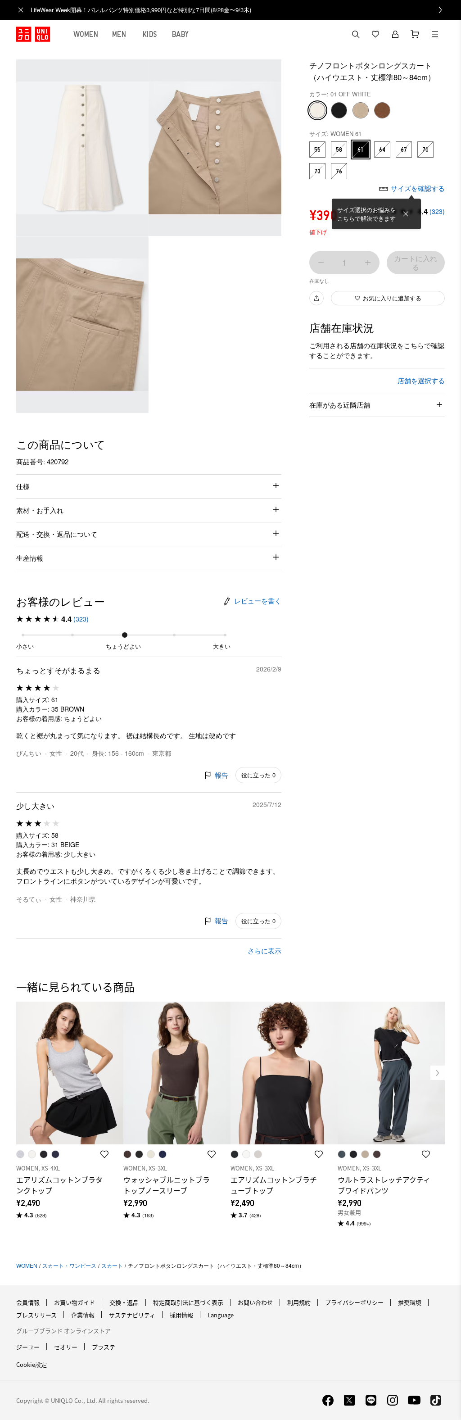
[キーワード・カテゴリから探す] (356, 34)
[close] (21, 10)
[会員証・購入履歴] (395, 34)
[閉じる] (406, 214)
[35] (382, 110)
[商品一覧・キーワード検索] (435, 34)
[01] (317, 110)
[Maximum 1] (368, 262)
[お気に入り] (375, 34)
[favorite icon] (104, 1154)
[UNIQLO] (33, 34)
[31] (361, 110)
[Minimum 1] (321, 262)
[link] (240, 10)
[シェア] (316, 298)
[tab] (86, 34)
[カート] (415, 34)
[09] (339, 110)
